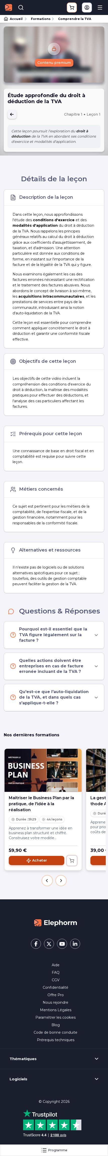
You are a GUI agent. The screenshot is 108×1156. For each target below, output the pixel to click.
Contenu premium (54, 62)
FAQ (56, 972)
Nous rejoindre (55, 1002)
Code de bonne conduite (55, 1032)
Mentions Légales (55, 1010)
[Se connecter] (87, 7)
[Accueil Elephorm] (55, 922)
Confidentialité (55, 987)
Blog (55, 1025)
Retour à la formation (12, 114)
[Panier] (72, 7)
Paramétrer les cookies (55, 1017)
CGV (56, 980)
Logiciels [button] (18, 1079)
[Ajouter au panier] (71, 860)
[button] (47, 881)
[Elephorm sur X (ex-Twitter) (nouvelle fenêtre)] (49, 944)
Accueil (16, 19)
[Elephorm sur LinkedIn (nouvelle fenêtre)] (75, 944)
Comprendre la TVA (74, 19)
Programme (57, 1150)
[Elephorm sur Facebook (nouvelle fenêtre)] (36, 944)
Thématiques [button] (23, 1059)
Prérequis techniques (55, 1040)
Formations (40, 19)
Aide (56, 965)
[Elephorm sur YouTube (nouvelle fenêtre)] (62, 944)
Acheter (39, 860)
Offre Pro (55, 995)
